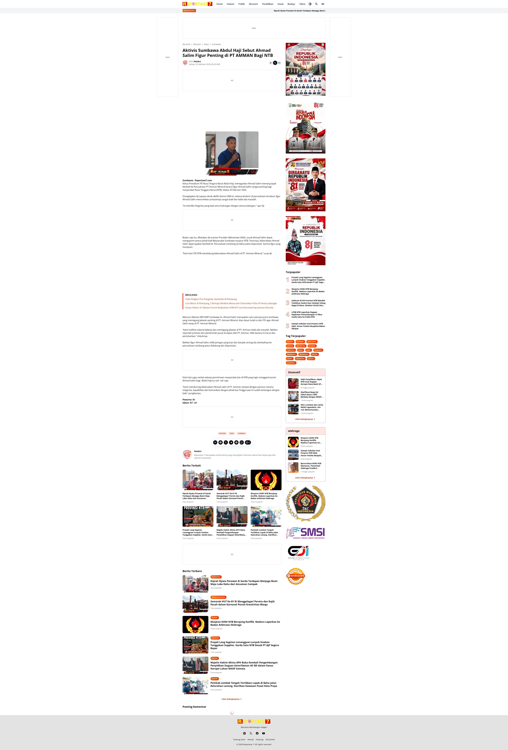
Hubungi (260, 739)
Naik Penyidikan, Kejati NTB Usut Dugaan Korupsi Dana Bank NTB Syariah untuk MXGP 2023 (311, 381)
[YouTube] (263, 733)
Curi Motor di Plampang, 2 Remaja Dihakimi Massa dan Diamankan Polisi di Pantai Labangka (231, 303)
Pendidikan (267, 4)
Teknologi (304, 4)
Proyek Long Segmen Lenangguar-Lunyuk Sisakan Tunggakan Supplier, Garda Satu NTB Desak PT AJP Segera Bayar (197, 532)
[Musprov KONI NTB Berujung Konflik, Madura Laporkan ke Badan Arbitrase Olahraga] (266, 480)
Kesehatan (216, 577)
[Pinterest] (236, 442)
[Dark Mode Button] (310, 4)
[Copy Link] (215, 442)
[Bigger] (279, 63)
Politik (242, 4)
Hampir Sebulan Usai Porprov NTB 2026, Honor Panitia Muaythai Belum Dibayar (308, 326)
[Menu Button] (322, 4)
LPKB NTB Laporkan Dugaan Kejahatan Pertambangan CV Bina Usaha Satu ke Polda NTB (307, 314)
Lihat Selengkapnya (230, 699)
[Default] (275, 63)
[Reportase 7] (197, 4)
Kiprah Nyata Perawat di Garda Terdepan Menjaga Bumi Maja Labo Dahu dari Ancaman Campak (282, 10)
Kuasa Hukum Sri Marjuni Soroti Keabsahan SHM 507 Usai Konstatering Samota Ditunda (229, 307)
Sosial (280, 4)
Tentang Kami (239, 739)
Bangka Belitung (218, 597)
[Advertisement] (232, 111)
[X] (226, 442)
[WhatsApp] (242, 442)
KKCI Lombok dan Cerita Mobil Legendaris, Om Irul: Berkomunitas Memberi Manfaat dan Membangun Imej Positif (312, 407)
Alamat (251, 739)
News (232, 433)
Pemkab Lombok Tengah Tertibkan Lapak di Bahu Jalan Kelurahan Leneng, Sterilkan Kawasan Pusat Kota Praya (264, 532)
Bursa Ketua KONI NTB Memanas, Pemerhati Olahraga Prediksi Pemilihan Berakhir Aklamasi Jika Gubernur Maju (311, 466)
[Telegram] (231, 442)
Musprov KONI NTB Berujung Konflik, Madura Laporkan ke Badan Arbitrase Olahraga (264, 495)
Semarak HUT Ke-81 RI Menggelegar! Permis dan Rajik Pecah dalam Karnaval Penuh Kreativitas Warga (231, 496)
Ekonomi (253, 4)
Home (220, 4)
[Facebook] (220, 442)
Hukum (230, 4)
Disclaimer (270, 739)
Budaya (291, 4)
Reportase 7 (248, 744)
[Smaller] (271, 63)
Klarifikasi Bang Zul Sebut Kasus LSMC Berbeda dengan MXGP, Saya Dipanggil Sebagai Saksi (311, 394)
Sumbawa (241, 433)
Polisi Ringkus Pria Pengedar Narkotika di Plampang (211, 299)
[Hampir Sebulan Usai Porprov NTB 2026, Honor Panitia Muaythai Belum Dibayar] (293, 454)
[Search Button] (316, 4)
